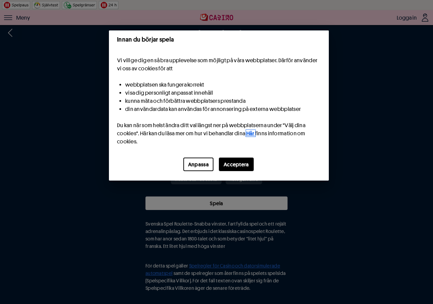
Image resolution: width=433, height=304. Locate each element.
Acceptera (236, 164)
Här (250, 133)
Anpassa (198, 164)
